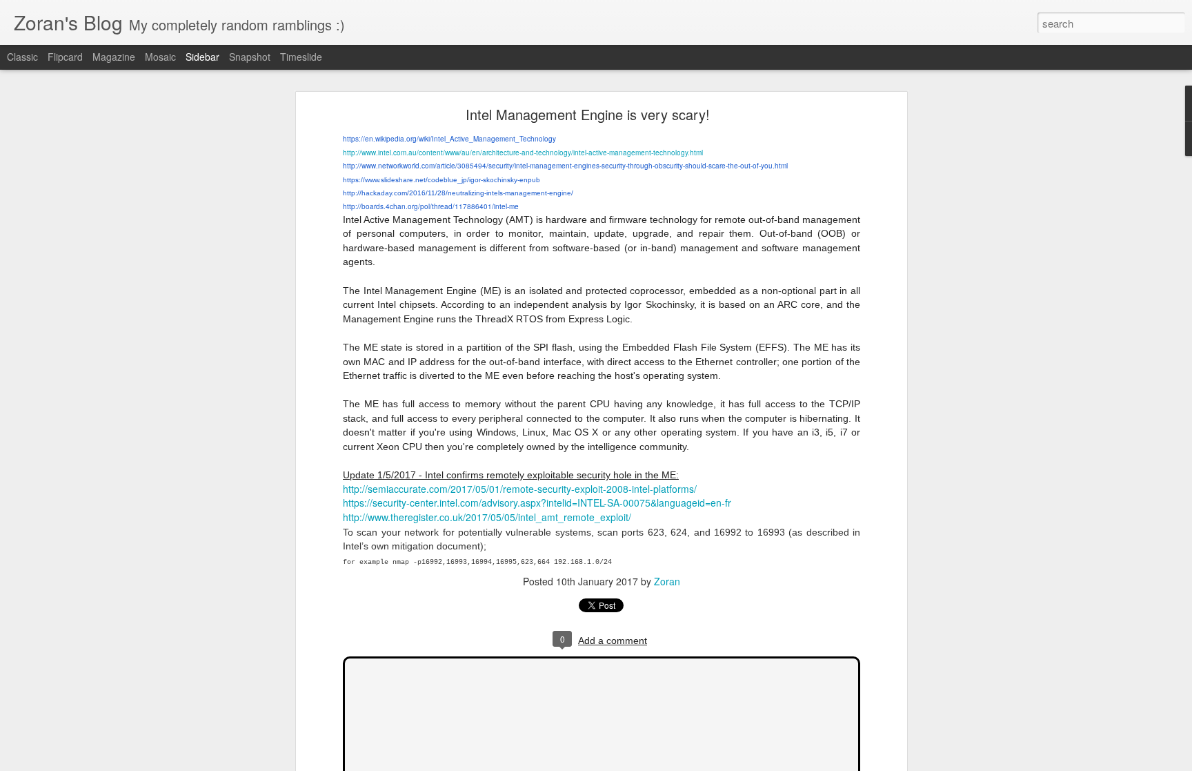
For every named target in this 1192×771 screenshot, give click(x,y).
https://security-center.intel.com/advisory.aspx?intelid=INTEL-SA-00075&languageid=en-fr (537, 502)
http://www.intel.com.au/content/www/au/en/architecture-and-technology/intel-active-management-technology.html (523, 152)
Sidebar (202, 57)
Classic (22, 57)
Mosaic (160, 57)
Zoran (667, 581)
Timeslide (301, 57)
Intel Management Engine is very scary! (588, 114)
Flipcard (65, 57)
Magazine (113, 57)
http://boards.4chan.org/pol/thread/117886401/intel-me (431, 206)
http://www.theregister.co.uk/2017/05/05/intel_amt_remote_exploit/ (487, 517)
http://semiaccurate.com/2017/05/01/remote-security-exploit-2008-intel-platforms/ (520, 489)
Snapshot (249, 57)
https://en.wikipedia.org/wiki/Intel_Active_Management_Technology (449, 139)
